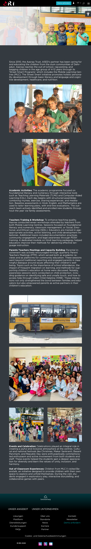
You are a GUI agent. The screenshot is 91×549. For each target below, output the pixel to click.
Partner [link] (45, 529)
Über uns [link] (45, 516)
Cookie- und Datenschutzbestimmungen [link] (45, 536)
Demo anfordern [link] (63, 3)
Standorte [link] (45, 519)
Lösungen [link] (18, 516)
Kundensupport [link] (18, 526)
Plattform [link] (18, 519)
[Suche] (84, 3)
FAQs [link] (18, 529)
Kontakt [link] (72, 516)
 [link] (74, 3)
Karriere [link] (45, 526)
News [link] (45, 523)
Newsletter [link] (72, 519)
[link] (88, 14)
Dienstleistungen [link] (18, 523)
